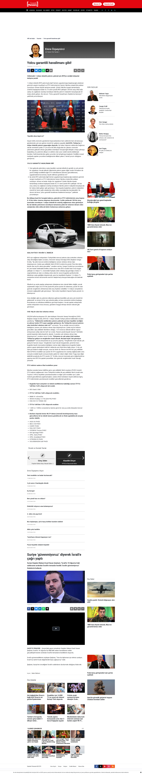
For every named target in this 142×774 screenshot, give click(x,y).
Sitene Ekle (81, 766)
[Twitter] (32, 70)
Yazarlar (76, 10)
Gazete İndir (109, 4)
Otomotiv (89, 10)
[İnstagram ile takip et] (102, 10)
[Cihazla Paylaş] (47, 70)
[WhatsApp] (43, 70)
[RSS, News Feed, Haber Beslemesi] (113, 766)
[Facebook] (28, 70)
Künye (59, 766)
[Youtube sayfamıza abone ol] (111, 10)
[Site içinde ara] (114, 10)
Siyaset (58, 10)
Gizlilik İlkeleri (72, 766)
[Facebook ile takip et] (105, 10)
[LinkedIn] (39, 70)
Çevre (83, 10)
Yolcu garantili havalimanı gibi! (52, 38)
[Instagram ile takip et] (109, 766)
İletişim (65, 766)
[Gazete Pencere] (32, 4)
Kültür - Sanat (67, 10)
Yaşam (96, 10)
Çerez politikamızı (85, 772)
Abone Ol (97, 4)
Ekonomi (39, 10)
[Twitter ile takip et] (108, 10)
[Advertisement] (101, 71)
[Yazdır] (51, 70)
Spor (52, 10)
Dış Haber (46, 10)
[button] (75, 70)
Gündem (32, 10)
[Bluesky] (36, 70)
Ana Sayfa (32, 38)
